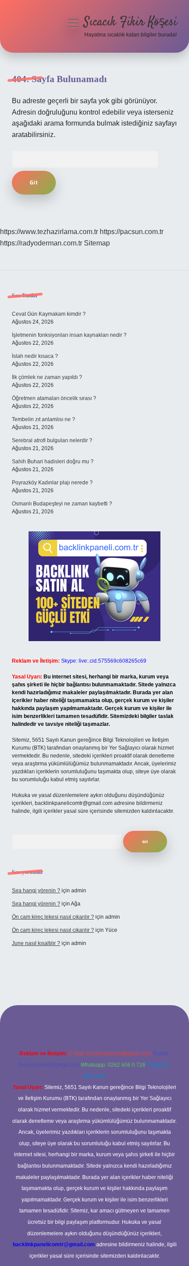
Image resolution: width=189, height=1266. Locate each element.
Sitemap (97, 243)
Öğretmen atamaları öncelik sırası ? (54, 398)
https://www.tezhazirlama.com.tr (49, 231)
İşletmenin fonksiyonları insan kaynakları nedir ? (69, 335)
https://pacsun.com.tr (132, 231)
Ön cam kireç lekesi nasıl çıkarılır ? (53, 917)
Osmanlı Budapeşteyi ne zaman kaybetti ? (62, 504)
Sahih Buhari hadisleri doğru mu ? (53, 461)
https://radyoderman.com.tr (41, 243)
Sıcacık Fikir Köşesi (130, 22)
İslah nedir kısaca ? (35, 356)
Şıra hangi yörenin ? (36, 890)
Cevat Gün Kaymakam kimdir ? (49, 314)
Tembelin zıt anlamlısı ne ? (43, 419)
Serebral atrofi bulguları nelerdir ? (52, 440)
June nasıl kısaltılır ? (36, 943)
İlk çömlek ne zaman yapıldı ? (47, 377)
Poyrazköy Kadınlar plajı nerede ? (52, 483)
